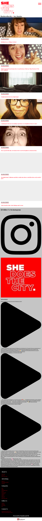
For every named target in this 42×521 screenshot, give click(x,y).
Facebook (3, 504)
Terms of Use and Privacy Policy (7, 512)
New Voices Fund (4, 476)
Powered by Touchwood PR (21, 516)
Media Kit (3, 481)
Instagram (3, 505)
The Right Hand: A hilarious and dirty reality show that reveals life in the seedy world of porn (21, 178)
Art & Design (4, 492)
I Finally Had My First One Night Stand (9, 97)
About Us (3, 496)
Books (3, 491)
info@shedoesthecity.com (6, 511)
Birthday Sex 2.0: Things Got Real (8, 42)
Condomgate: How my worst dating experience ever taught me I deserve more (19, 123)
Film (2, 488)
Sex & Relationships (5, 38)
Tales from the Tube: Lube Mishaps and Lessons (12, 205)
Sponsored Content (5, 482)
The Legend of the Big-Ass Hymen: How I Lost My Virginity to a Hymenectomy (19, 150)
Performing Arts (4, 490)
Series (3, 489)
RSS (2, 506)
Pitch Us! (3, 475)
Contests (3, 483)
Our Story (3, 474)
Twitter (3, 503)
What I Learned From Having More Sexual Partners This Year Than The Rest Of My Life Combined (20, 69)
